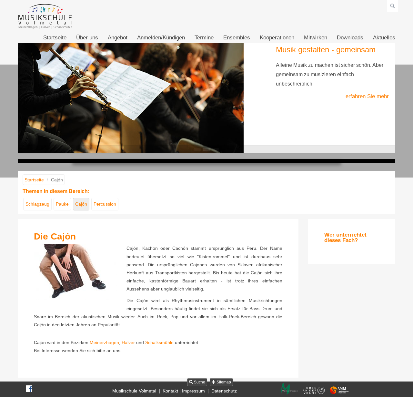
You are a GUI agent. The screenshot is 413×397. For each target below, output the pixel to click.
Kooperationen (277, 38)
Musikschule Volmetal (134, 390)
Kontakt (170, 390)
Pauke (62, 204)
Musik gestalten (206, 149)
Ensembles (236, 38)
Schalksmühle (159, 342)
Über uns (87, 38)
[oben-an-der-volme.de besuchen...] (313, 390)
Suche (199, 382)
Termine (204, 38)
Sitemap (223, 382)
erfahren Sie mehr (367, 96)
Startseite (54, 38)
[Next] (383, 97)
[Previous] (30, 97)
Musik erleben (197, 149)
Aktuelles (384, 38)
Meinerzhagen (104, 342)
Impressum (193, 390)
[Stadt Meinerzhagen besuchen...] (289, 388)
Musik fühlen (215, 149)
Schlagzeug (37, 204)
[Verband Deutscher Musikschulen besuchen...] (339, 390)
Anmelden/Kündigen (161, 38)
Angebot (117, 38)
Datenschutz (224, 390)
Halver (128, 342)
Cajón (81, 204)
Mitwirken (315, 38)
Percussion (105, 204)
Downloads (350, 38)
